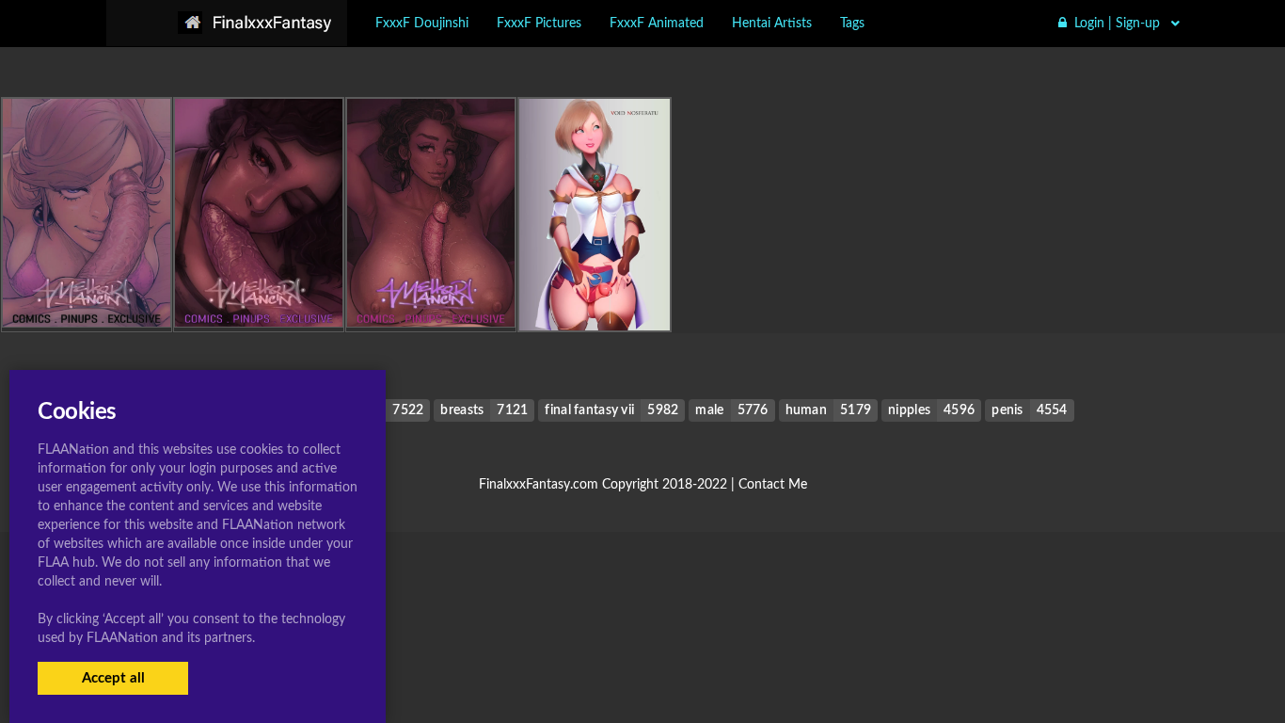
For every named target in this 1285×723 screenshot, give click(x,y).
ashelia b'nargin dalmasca (594, 291)
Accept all (113, 678)
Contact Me (772, 484)
